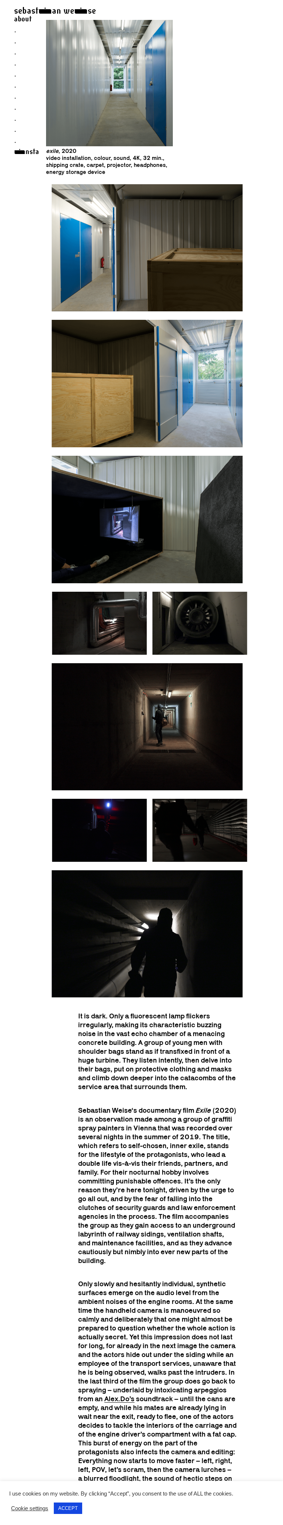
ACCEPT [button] (68, 1508)
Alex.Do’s (119, 1399)
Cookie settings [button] (29, 1508)
